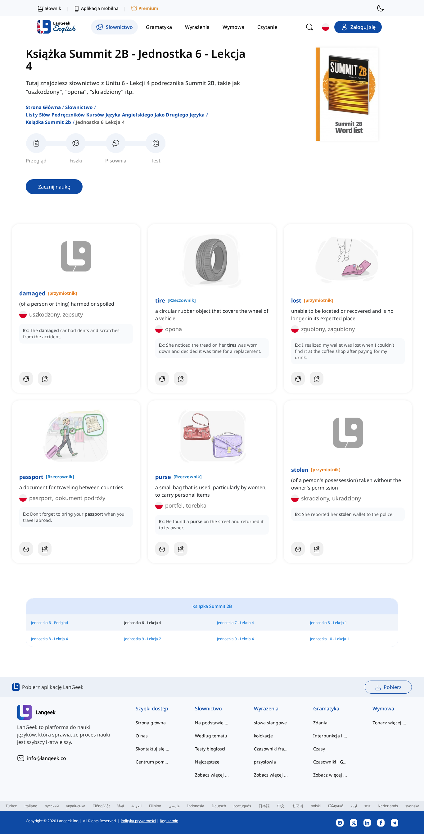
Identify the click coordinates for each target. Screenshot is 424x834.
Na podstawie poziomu (212, 723)
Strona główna (43, 107)
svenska (412, 806)
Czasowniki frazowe (271, 749)
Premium (148, 8)
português (242, 806)
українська (75, 806)
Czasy (319, 749)
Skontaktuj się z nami (153, 749)
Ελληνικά (335, 806)
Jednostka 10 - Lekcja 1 (329, 638)
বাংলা (367, 806)
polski (316, 806)
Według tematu (211, 736)
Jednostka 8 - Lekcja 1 (328, 622)
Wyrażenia (266, 708)
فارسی (174, 806)
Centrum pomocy (153, 762)
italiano (31, 806)
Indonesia (195, 806)
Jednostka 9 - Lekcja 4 (235, 638)
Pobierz (393, 687)
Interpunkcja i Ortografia (330, 736)
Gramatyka (326, 708)
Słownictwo (79, 107)
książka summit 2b (48, 122)
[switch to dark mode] (380, 8)
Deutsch (219, 806)
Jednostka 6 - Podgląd (49, 622)
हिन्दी (120, 806)
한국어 (297, 806)
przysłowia (265, 762)
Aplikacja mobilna (100, 8)
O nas (142, 736)
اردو (354, 806)
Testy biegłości (210, 749)
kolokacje (263, 736)
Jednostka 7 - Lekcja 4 (235, 622)
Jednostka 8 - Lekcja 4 (49, 638)
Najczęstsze (207, 762)
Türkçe (11, 806)
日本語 (264, 806)
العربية (136, 806)
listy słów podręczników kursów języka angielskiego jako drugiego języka (115, 115)
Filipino (155, 806)
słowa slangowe (270, 723)
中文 (281, 806)
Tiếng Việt (101, 806)
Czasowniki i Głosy (330, 762)
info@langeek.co (46, 758)
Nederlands (388, 806)
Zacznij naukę (54, 186)
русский (52, 806)
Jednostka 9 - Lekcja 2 (142, 638)
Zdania (320, 723)
